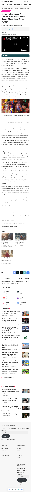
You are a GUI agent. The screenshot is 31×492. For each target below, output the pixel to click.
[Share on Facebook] (5, 29)
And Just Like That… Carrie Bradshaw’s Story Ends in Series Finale (7, 259)
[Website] (19, 279)
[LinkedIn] (28, 279)
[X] (23, 279)
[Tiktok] (8, 303)
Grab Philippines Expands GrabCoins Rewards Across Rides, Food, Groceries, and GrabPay (10, 354)
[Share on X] (7, 29)
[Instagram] (25, 279)
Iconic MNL (8, 1)
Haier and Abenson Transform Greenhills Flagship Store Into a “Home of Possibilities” (11, 329)
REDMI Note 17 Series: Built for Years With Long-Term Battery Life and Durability (10, 345)
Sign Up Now (22, 480)
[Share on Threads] (15, 489)
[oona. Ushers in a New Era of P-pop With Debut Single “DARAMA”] (25, 400)
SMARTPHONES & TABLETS (7, 324)
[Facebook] (21, 279)
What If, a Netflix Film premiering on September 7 (7, 242)
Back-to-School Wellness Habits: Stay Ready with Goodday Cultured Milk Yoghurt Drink (11, 362)
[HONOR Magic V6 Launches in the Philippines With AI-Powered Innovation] (25, 321)
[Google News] (22, 303)
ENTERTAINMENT (7, 8)
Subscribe (5, 436)
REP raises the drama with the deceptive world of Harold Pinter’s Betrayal (10, 391)
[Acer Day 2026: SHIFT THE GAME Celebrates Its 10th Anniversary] (25, 371)
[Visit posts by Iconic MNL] (3, 278)
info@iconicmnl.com (15, 283)
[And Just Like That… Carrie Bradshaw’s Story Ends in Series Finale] (7, 253)
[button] (3, 1)
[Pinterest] (27, 279)
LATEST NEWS (4, 315)
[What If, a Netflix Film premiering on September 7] (7, 236)
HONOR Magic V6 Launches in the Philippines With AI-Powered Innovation (10, 320)
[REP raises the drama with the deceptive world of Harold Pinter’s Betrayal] (25, 391)
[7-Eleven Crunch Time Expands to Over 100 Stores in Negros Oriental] (25, 313)
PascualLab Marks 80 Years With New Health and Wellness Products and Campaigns (11, 337)
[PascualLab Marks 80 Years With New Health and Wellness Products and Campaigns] (25, 338)
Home (2, 8)
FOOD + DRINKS (5, 366)
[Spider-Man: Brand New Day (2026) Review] (20, 236)
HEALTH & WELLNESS (6, 341)
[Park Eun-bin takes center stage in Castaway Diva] (25, 415)
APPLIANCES (4, 332)
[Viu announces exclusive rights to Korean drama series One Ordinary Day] (25, 408)
